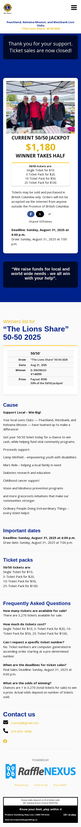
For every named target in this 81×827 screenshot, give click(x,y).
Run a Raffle (60, 785)
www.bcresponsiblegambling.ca (21, 820)
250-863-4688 (21, 731)
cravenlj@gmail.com (25, 723)
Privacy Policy (21, 785)
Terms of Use (41, 785)
